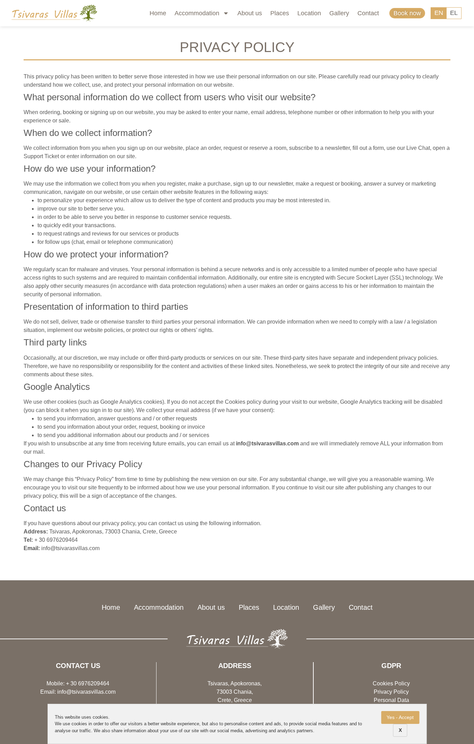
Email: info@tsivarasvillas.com (78, 692)
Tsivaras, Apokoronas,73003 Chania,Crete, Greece (235, 692)
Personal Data (391, 700)
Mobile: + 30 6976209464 (77, 683)
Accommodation (197, 13)
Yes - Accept (400, 717)
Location (309, 13)
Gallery (339, 13)
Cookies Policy (391, 683)
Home (158, 13)
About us (249, 13)
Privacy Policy (391, 692)
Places (279, 13)
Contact (368, 13)
